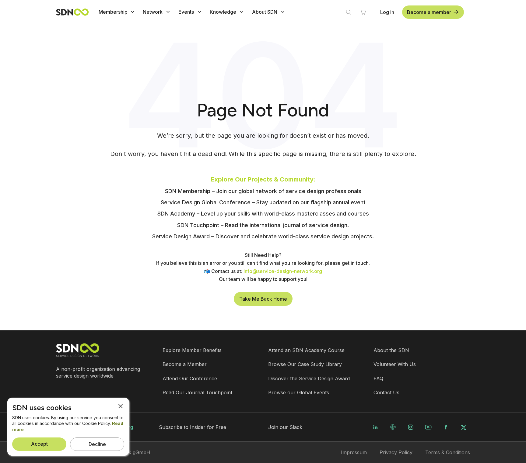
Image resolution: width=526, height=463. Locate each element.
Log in (387, 12)
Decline (97, 444)
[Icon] (132, 12)
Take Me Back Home (263, 299)
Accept (39, 444)
